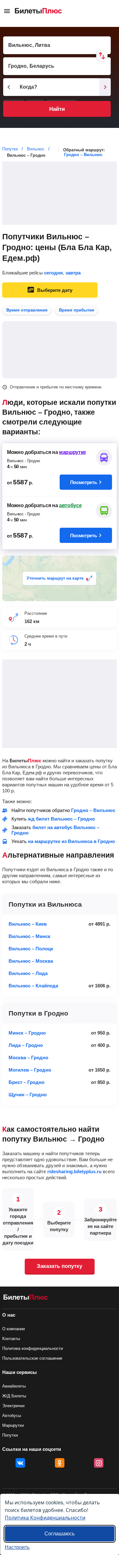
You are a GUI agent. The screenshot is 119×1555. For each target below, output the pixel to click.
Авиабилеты (14, 1386)
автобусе (70, 505)
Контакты (11, 1338)
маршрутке (72, 452)
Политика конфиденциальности (32, 1348)
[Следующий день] (105, 87)
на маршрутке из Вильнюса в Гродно (71, 841)
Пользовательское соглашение (32, 1358)
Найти (57, 109)
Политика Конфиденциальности (45, 1517)
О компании (13, 1328)
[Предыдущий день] (9, 87)
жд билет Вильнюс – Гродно (61, 819)
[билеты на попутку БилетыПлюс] (25, 1298)
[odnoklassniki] (59, 1463)
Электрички (13, 1405)
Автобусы (11, 1415)
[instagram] (98, 1463)
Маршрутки (13, 1425)
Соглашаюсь (59, 1533)
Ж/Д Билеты (14, 1396)
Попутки (10, 1435)
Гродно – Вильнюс (83, 154)
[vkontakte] (20, 1463)
